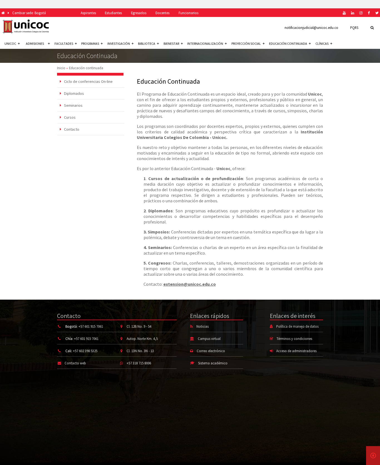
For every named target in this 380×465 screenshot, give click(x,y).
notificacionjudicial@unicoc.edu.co (311, 27)
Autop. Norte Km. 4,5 (142, 338)
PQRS (354, 27)
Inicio (61, 68)
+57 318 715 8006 (139, 363)
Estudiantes (113, 13)
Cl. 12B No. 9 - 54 (139, 326)
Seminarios (73, 105)
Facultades (64, 43)
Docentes (162, 13)
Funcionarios (188, 13)
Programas (90, 43)
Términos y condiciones (294, 338)
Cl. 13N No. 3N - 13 (140, 351)
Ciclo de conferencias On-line (88, 81)
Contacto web (75, 363)
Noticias (202, 326)
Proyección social (246, 43)
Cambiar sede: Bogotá (29, 13)
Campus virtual (209, 338)
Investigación (118, 43)
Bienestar (171, 43)
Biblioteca (146, 43)
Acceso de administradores (296, 351)
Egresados (138, 13)
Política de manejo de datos (297, 326)
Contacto (71, 129)
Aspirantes (88, 13)
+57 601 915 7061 (90, 326)
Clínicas (322, 43)
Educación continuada (288, 43)
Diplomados (73, 93)
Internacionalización (205, 43)
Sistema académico (213, 363)
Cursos (69, 117)
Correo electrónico (211, 351)
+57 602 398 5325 (85, 351)
